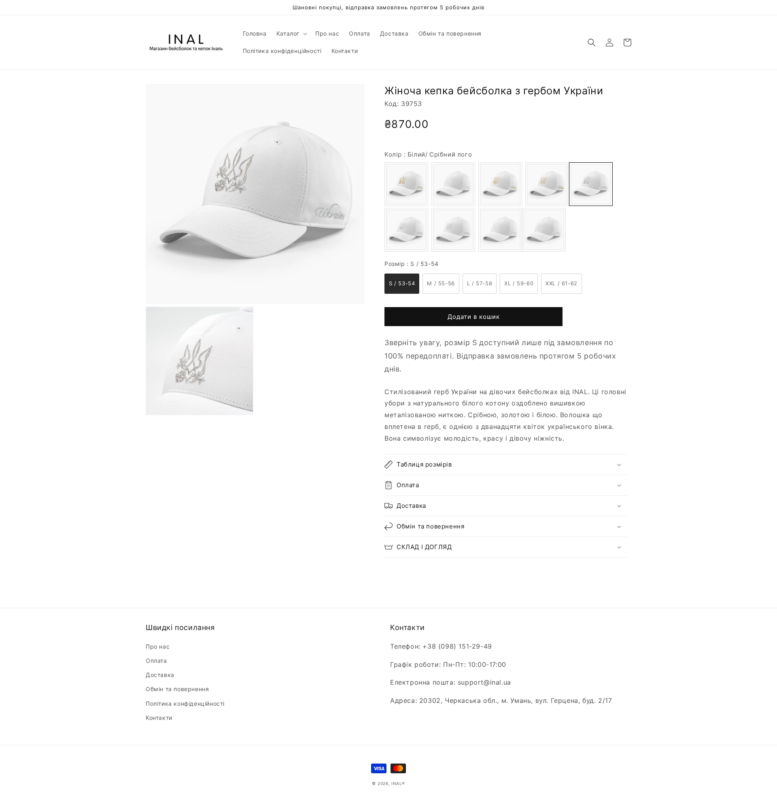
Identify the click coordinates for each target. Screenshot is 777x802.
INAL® (398, 783)
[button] (291, 33)
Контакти (159, 717)
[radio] (406, 184)
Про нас (158, 646)
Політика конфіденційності (185, 703)
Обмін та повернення (177, 688)
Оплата (156, 660)
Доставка (160, 674)
